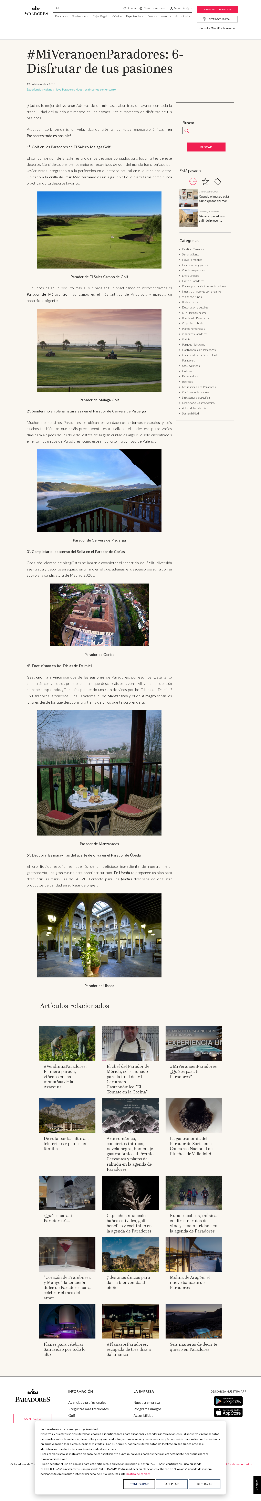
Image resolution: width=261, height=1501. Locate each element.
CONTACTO (32, 1418)
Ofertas (117, 16)
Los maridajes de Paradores (199, 387)
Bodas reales (190, 302)
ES (57, 7)
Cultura (187, 371)
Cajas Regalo (100, 16)
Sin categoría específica (196, 397)
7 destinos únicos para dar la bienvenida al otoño (128, 1282)
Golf (71, 1415)
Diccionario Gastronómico (198, 403)
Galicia (186, 339)
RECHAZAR (204, 1484)
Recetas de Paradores (195, 318)
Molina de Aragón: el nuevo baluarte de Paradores (190, 1282)
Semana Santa (190, 254)
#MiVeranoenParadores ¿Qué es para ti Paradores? (193, 1071)
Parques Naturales (193, 344)
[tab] (193, 181)
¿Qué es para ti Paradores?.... (58, 1218)
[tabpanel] (205, 208)
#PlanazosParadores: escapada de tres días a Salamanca (129, 1349)
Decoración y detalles (195, 307)
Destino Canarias (193, 249)
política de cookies (138, 1474)
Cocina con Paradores (195, 392)
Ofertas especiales (193, 270)
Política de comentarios (237, 1464)
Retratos (187, 381)
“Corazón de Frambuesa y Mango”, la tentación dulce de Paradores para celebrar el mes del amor (67, 1287)
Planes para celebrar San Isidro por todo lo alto (64, 1349)
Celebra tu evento (158, 16)
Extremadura (190, 376)
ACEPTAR (172, 1484)
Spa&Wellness (191, 365)
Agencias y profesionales (87, 1402)
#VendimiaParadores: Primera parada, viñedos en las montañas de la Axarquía (65, 1076)
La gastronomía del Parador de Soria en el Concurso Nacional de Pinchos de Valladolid (191, 1146)
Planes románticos (193, 328)
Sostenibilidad (190, 413)
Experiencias (134, 16)
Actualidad (181, 16)
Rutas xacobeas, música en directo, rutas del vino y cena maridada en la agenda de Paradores (193, 1223)
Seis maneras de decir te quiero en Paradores (193, 1346)
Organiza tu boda (192, 323)
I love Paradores (64, 89)
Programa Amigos (147, 1409)
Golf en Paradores (193, 281)
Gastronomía (80, 16)
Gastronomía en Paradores (199, 349)
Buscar (188, 123)
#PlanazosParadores (195, 334)
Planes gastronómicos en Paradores (204, 286)
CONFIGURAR (139, 1484)
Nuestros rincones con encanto (96, 89)
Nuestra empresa (147, 1402)
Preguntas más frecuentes (88, 1409)
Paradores (61, 16)
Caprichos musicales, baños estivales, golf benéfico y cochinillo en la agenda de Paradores (129, 1223)
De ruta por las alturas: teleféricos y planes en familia (66, 1143)
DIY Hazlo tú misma (194, 312)
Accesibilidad (144, 1415)
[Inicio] (35, 8)
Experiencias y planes (40, 89)
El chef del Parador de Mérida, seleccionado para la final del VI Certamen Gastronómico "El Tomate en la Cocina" (128, 1079)
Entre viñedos (190, 275)
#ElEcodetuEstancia (194, 408)
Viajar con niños (192, 296)
